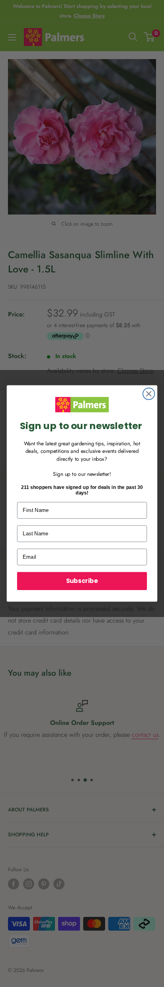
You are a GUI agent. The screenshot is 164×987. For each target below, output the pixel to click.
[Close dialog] (148, 394)
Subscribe (82, 581)
